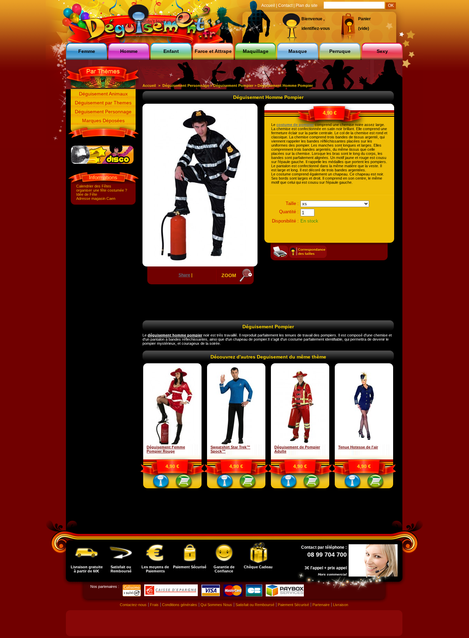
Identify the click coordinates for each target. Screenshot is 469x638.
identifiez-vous (315, 28)
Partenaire (321, 605)
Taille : (292, 203)
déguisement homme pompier (175, 335)
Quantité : (289, 211)
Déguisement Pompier (233, 85)
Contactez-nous (133, 605)
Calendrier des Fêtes (93, 186)
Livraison (340, 605)
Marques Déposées (103, 120)
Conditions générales (179, 605)
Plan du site (307, 5)
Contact (285, 5)
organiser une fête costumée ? (101, 190)
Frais (154, 605)
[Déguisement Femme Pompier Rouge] (172, 443)
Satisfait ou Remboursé (121, 569)
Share (184, 275)
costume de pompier (295, 125)
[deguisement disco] (102, 162)
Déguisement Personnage (103, 111)
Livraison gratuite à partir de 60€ (87, 569)
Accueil (149, 85)
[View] (161, 482)
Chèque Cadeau (258, 567)
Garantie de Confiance (224, 569)
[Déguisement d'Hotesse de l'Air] (364, 443)
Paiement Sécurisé (189, 567)
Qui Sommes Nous (216, 605)
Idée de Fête (86, 194)
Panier (364, 18)
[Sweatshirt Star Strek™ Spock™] (236, 443)
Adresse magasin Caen (95, 198)
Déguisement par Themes (103, 102)
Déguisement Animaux (103, 93)
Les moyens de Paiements (155, 569)
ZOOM (228, 275)
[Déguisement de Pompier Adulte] (300, 443)
